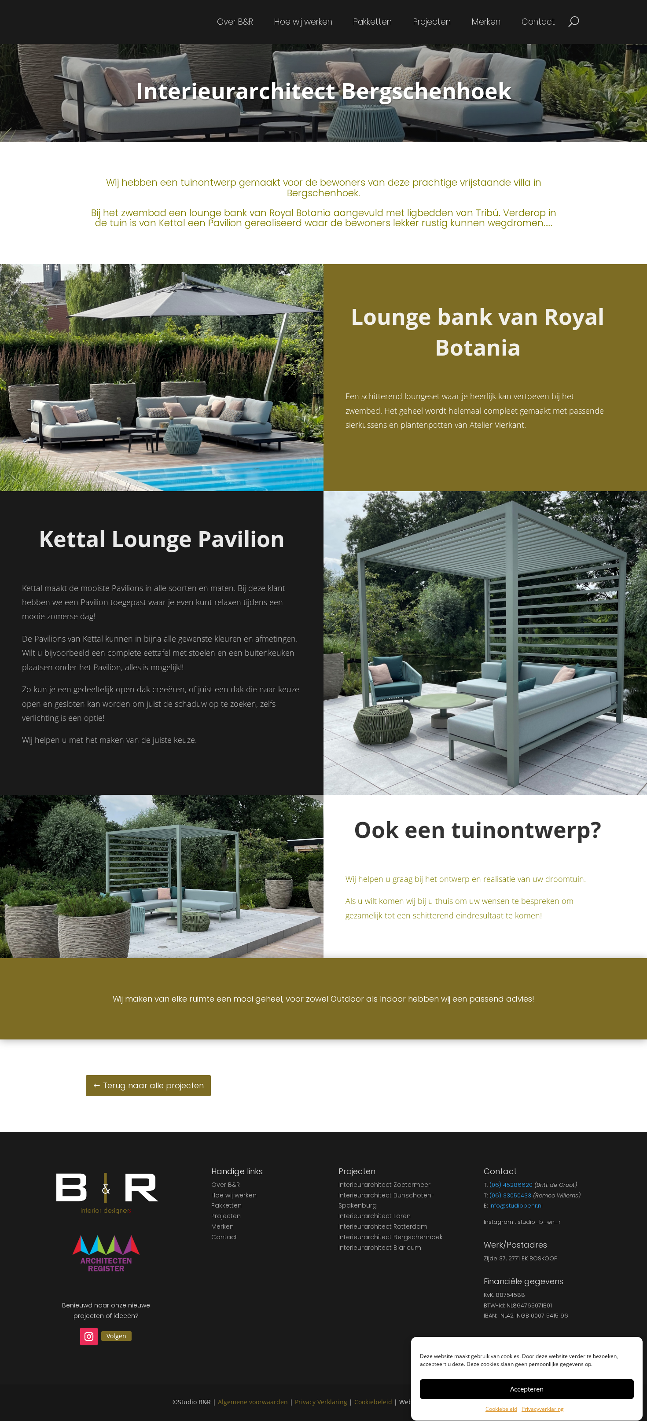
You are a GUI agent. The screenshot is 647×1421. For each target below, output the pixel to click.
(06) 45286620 (511, 1185)
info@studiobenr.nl (516, 1205)
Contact (538, 23)
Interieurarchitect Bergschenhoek (390, 1237)
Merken (486, 23)
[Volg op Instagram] (89, 1336)
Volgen (116, 1336)
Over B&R (235, 23)
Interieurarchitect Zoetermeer (384, 1184)
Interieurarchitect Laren (374, 1216)
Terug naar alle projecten (153, 1085)
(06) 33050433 (510, 1195)
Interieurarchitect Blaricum (379, 1247)
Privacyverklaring (543, 1409)
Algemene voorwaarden (253, 1402)
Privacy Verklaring (321, 1402)
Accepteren (527, 1389)
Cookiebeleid (501, 1409)
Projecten (432, 23)
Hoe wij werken (303, 23)
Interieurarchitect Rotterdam (382, 1226)
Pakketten (372, 23)
